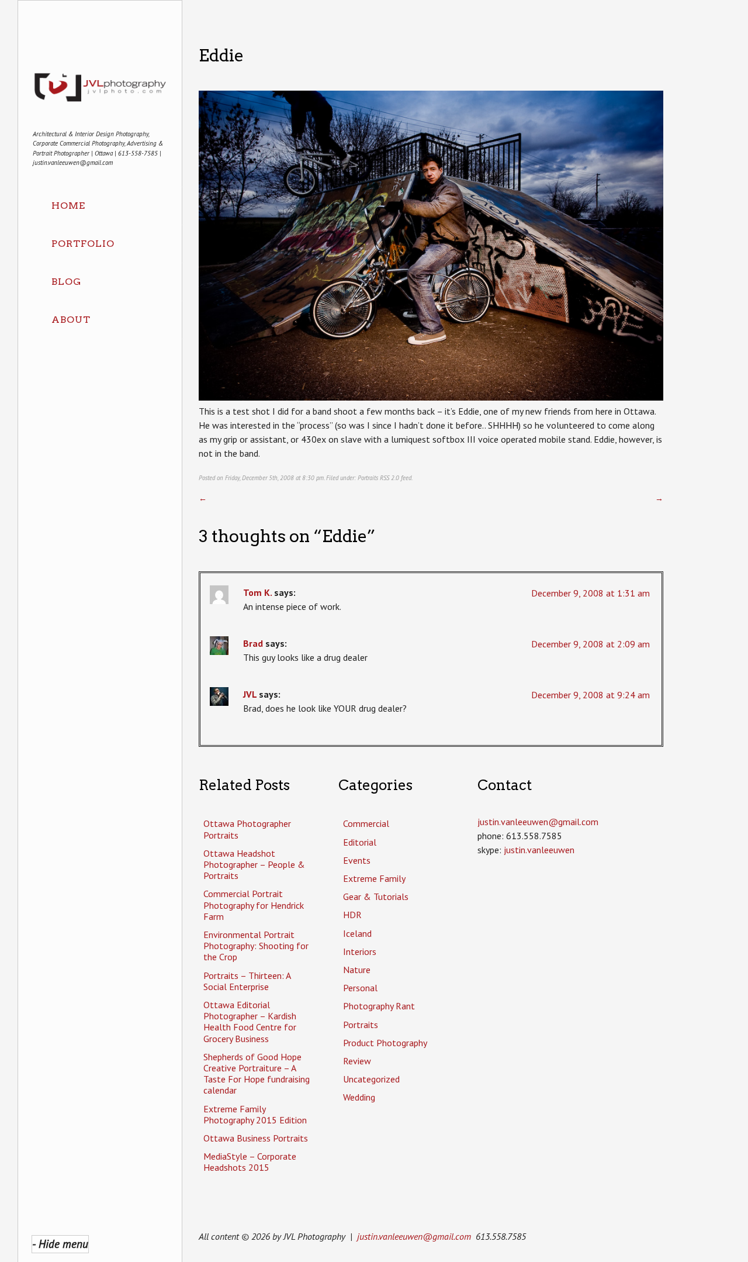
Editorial (359, 842)
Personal (360, 988)
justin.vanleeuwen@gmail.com (414, 1236)
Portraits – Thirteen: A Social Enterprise (246, 981)
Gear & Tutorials (375, 896)
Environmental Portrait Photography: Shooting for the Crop (256, 946)
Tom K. (257, 592)
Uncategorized (371, 1079)
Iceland (357, 933)
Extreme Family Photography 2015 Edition (255, 1114)
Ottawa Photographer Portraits (247, 829)
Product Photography (385, 1043)
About (71, 319)
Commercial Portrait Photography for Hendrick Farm (253, 905)
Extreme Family (374, 878)
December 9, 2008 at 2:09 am (590, 644)
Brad (253, 643)
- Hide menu (60, 1243)
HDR (352, 914)
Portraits (368, 478)
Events (356, 860)
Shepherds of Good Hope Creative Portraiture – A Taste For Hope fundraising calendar (256, 1074)
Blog (66, 281)
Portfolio (83, 243)
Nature (356, 969)
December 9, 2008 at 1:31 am (590, 593)
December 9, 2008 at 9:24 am (590, 695)
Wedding (359, 1097)
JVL (250, 694)
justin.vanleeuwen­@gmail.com (537, 821)
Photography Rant (379, 1006)
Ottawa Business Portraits (255, 1138)
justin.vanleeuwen (539, 850)
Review (357, 1061)
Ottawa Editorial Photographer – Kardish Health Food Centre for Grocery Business (249, 1021)
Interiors (359, 951)
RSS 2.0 (389, 478)
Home (68, 205)
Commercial (366, 823)
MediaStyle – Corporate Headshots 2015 (249, 1161)
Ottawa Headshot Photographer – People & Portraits (254, 864)
